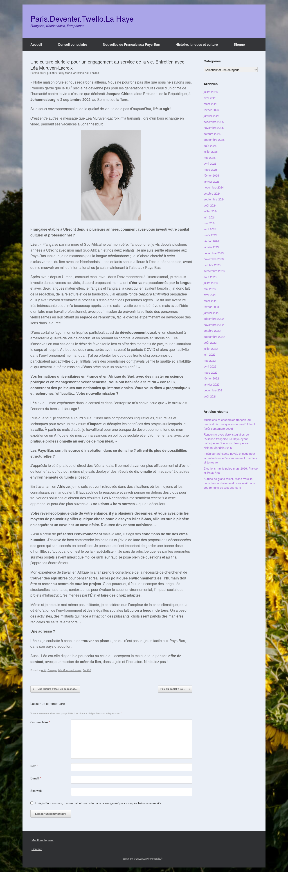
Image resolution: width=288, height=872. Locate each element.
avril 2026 (210, 98)
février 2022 (211, 378)
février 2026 (211, 110)
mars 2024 (210, 235)
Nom (34, 766)
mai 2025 (210, 157)
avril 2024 (210, 229)
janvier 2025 (211, 181)
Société (87, 670)
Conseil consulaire (72, 44)
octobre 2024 (212, 193)
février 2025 (211, 175)
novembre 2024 (214, 187)
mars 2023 (210, 301)
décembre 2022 (214, 318)
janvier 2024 (211, 247)
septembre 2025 (214, 139)
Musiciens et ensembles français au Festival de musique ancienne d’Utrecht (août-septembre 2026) (229, 424)
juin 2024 (209, 217)
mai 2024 (210, 223)
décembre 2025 (214, 122)
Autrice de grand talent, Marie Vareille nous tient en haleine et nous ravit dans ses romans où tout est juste (229, 483)
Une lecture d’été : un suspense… (55, 688)
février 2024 (211, 241)
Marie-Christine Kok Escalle (82, 73)
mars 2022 (210, 372)
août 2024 (210, 205)
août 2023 (210, 277)
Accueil (36, 44)
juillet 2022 (211, 348)
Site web (36, 790)
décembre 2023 (214, 253)
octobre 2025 (212, 134)
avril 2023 (210, 295)
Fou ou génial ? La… (175, 688)
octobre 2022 (212, 330)
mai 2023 (210, 289)
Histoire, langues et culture (197, 44)
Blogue (239, 44)
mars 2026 (210, 104)
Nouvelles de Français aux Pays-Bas (131, 44)
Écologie (52, 670)
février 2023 (211, 306)
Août (43, 670)
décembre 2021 (214, 390)
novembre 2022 (214, 324)
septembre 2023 (214, 271)
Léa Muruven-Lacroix (69, 670)
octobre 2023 (212, 265)
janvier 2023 (211, 313)
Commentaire (40, 722)
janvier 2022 (211, 384)
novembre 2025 (214, 127)
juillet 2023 (211, 283)
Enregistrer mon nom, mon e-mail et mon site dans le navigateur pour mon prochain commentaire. (98, 803)
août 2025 (210, 145)
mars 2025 (210, 169)
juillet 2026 (211, 92)
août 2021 (210, 396)
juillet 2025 (211, 151)
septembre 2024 (214, 199)
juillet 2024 (211, 211)
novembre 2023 (214, 259)
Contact (37, 849)
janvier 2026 (211, 116)
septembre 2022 (214, 336)
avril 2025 (210, 163)
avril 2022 (210, 366)
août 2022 (210, 342)
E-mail (35, 778)
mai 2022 (210, 360)
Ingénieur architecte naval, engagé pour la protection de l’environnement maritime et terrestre (230, 457)
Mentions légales (43, 840)
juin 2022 (209, 354)
